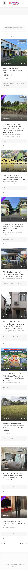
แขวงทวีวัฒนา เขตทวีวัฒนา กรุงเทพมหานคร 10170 (14, 233)
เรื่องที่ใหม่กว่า (21, 543)
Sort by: (3, 36)
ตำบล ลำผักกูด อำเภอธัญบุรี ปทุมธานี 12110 (14, 278)
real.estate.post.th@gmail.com (14, 27)
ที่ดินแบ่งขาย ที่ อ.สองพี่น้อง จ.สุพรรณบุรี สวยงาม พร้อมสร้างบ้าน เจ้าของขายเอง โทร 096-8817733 (14, 177)
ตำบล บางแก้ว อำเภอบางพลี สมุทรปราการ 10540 (13, 77)
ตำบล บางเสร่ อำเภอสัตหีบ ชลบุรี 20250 (13, 482)
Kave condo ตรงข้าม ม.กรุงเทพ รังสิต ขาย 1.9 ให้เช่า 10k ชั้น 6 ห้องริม (14, 523)
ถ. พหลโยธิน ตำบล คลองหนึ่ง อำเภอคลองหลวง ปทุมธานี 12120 (12, 528)
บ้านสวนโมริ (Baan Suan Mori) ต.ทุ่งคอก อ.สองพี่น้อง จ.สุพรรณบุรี (13, 182)
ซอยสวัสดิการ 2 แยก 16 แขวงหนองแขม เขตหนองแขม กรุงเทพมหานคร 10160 (14, 135)
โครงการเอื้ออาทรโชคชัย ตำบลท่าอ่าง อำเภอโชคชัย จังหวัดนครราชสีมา (14, 331)
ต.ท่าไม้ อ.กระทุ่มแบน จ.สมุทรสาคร (12, 382)
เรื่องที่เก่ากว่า (6, 543)
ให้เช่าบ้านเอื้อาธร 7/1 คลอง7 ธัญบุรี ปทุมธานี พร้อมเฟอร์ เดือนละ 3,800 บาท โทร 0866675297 (13, 274)
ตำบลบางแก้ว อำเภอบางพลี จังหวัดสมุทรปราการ (12, 433)
